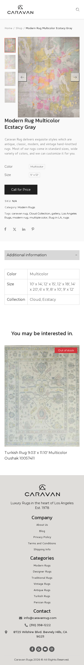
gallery (56, 213)
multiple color (38, 217)
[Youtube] (45, 649)
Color (8, 167)
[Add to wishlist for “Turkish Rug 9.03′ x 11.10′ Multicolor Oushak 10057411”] (42, 396)
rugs (66, 217)
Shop (18, 28)
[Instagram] (51, 649)
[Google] (38, 649)
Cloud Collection (39, 213)
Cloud (35, 299)
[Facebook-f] (32, 649)
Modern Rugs (26, 207)
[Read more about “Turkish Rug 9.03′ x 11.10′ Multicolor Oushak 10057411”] (33, 396)
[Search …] (78, 9)
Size (7, 175)
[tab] (42, 255)
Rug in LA (55, 217)
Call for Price (21, 190)
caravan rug (20, 213)
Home (8, 28)
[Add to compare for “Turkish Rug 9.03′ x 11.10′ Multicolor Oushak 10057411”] (51, 396)
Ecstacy (49, 299)
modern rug (20, 217)
